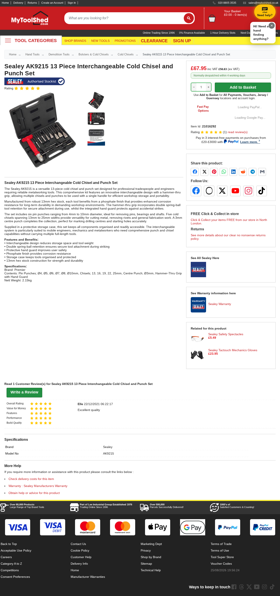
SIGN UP (182, 40)
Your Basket (232, 11)
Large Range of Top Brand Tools (27, 505)
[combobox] (124, 18)
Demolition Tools (59, 54)
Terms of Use (220, 550)
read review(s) (238, 132)
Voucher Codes (221, 563)
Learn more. (249, 142)
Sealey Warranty (219, 304)
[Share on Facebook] (195, 172)
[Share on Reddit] (243, 172)
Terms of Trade (221, 544)
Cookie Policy (80, 550)
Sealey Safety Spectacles (225, 334)
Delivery (18, 2)
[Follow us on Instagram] (248, 191)
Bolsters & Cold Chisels (94, 54)
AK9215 (108, 453)
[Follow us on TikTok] (261, 191)
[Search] (189, 18)
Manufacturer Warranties (88, 576)
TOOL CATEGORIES (36, 40)
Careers (6, 557)
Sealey (107, 447)
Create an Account (52, 2)
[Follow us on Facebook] (196, 191)
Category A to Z (11, 563)
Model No (12, 453)
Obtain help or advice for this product (34, 493)
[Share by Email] (262, 172)
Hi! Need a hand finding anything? (261, 33)
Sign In (72, 2)
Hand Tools (32, 54)
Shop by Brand (151, 557)
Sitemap (146, 563)
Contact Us (78, 544)
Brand (9, 447)
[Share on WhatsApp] (224, 172)
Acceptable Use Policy (16, 550)
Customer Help (81, 557)
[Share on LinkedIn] (233, 172)
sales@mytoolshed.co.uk (263, 2)
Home (5, 2)
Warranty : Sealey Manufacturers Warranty (38, 486)
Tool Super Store (222, 557)
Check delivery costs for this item (31, 479)
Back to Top (9, 544)
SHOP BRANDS (75, 40)
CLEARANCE (154, 40)
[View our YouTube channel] (235, 191)
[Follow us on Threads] (209, 191)
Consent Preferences (15, 576)
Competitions (10, 570)
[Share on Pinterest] (214, 172)
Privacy (146, 550)
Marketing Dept (151, 544)
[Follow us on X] (222, 191)
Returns (32, 2)
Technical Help (151, 570)
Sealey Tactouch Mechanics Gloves (232, 350)
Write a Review (24, 392)
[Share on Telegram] (252, 172)
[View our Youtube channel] (256, 586)
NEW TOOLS (100, 40)
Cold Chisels (126, 54)
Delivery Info (79, 563)
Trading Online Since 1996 (106, 505)
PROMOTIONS (125, 40)
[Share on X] (204, 172)
